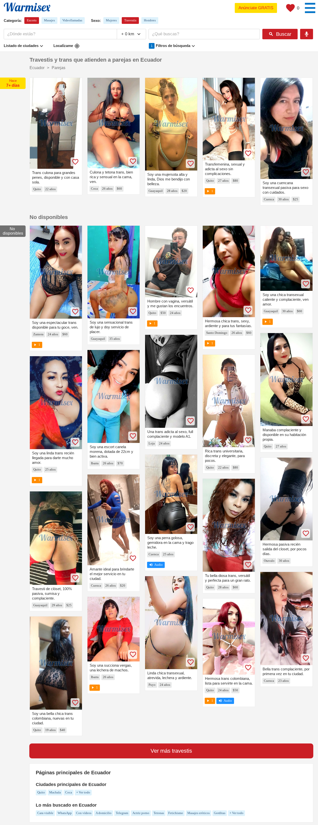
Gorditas (219, 813)
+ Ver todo (83, 792)
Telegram (122, 813)
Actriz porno (140, 813)
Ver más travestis (171, 751)
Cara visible (45, 813)
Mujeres (111, 20)
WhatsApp (65, 813)
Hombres (150, 20)
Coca (68, 792)
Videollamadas (72, 20)
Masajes (49, 20)
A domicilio (104, 813)
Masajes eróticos (198, 813)
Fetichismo (175, 813)
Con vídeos (83, 813)
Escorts (32, 20)
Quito (41, 792)
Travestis (130, 20)
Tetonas (159, 813)
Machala (55, 792)
